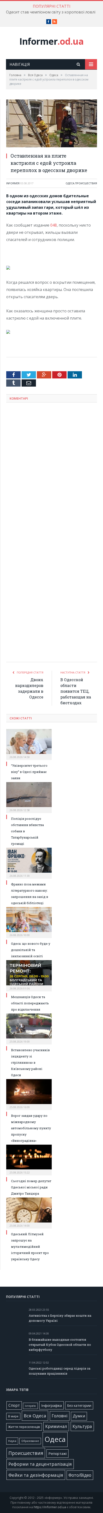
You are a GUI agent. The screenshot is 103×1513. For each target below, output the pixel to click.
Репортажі (57, 1453)
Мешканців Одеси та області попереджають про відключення (30, 1003)
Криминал (56, 1426)
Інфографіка (51, 1405)
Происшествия (86, 183)
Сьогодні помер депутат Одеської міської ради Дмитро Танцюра (31, 1187)
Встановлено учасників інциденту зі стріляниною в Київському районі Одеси (30, 1062)
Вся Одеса (35, 1416)
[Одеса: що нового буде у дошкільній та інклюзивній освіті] (29, 922)
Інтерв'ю (30, 1406)
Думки (79, 1416)
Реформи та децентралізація (40, 1464)
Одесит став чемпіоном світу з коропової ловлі (50, 12)
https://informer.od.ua (50, 1507)
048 (53, 225)
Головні (60, 1416)
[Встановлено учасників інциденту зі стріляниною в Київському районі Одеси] (29, 1028)
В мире (13, 1416)
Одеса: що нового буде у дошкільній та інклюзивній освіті (30, 949)
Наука (12, 1441)
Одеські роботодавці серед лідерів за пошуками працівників (59, 1371)
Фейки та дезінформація (35, 1475)
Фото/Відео (80, 1475)
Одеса (70, 183)
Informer (51, 41)
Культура (82, 1426)
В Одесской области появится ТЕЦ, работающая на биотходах (75, 691)
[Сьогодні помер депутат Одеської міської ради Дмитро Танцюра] (29, 1159)
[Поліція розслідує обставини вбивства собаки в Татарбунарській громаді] (29, 797)
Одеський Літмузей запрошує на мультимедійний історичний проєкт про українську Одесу (30, 1246)
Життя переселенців (24, 1427)
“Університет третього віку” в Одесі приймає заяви (29, 771)
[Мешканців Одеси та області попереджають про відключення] (29, 975)
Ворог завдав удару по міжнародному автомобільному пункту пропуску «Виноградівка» (31, 1128)
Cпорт (14, 1405)
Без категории (79, 1405)
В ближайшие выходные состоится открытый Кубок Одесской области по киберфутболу (60, 1344)
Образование (30, 1441)
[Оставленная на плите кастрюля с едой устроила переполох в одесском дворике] (51, 124)
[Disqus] (51, 469)
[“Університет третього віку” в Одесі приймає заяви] (29, 744)
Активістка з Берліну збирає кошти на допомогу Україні (60, 1318)
